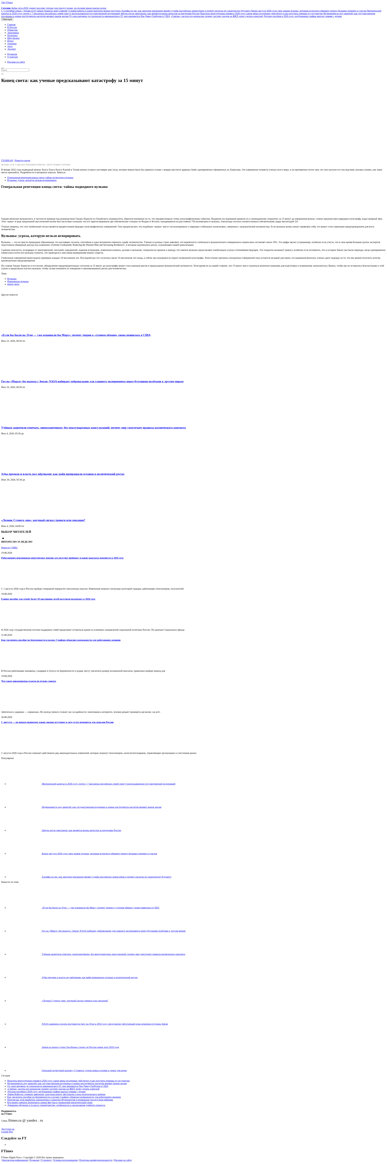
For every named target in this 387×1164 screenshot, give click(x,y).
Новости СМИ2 (9, 547)
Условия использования (65, 1160)
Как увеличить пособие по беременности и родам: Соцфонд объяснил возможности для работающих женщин (60, 640)
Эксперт (11, 49)
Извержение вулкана (18, 281)
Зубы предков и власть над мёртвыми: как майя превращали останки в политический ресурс (63, 474)
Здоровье (12, 43)
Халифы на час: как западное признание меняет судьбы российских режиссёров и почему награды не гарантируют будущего (186, 11)
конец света (13, 284)
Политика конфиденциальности (95, 1160)
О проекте (46, 1160)
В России (12, 27)
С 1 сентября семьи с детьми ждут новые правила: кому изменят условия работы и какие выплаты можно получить (61, 11)
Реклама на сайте (16, 62)
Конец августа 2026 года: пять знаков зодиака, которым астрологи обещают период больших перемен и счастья (308, 11)
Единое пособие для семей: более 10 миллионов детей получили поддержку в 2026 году (48, 599)
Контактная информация (15, 1160)
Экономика (13, 32)
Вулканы (11, 278)
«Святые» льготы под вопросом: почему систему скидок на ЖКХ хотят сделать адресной (217, 16)
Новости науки (22, 160)
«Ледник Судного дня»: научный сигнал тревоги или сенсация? (43, 520)
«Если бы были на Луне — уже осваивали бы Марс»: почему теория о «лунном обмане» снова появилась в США (76, 335)
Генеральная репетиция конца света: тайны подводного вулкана (40, 177)
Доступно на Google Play (7, 1130)
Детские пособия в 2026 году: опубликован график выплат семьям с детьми (302, 16)
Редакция (12, 54)
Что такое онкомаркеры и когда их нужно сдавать (28, 681)
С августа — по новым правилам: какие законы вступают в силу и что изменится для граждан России (57, 722)
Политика (12, 35)
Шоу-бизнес (13, 38)
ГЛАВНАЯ (7, 160)
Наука (10, 41)
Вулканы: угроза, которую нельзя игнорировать (32, 180)
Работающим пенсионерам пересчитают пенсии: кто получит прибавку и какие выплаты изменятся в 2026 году (62, 558)
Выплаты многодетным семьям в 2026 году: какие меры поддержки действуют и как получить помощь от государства (261, 13)
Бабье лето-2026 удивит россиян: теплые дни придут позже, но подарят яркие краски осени (53, 8)
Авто (10, 46)
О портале (12, 57)
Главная (11, 24)
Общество (12, 30)
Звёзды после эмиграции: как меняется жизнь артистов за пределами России (160, 13)
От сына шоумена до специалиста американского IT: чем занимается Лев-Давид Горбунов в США (119, 16)
